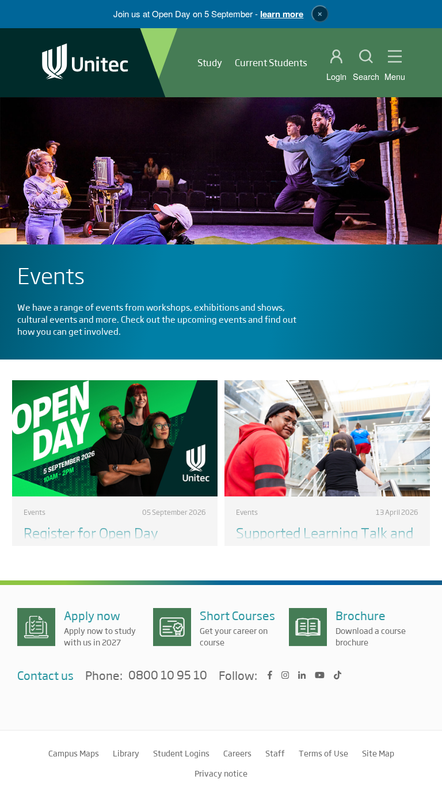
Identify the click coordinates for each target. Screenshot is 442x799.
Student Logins (181, 753)
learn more (281, 13)
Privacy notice (221, 773)
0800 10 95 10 (167, 675)
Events (34, 512)
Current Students (271, 62)
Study (209, 62)
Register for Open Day (91, 532)
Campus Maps (73, 753)
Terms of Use (323, 753)
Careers (237, 753)
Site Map (378, 753)
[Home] (85, 62)
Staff (275, 753)
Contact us (45, 675)
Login (336, 76)
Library (126, 753)
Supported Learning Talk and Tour (324, 541)
